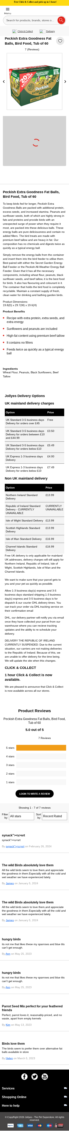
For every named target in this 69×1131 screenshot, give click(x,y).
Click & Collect (25, 31)
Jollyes (29, 1117)
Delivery (50, 31)
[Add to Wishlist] (60, 41)
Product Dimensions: (15, 301)
